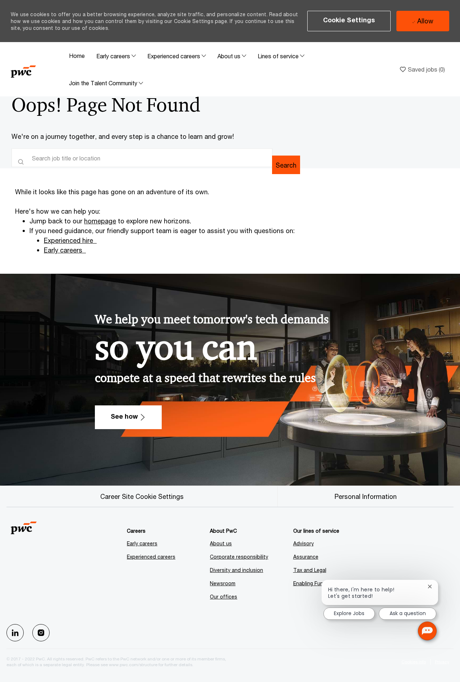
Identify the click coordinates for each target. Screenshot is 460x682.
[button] (349, 21)
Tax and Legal (309, 570)
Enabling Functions (315, 583)
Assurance (305, 557)
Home (77, 55)
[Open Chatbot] (427, 631)
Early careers (63, 250)
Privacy (442, 661)
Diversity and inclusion (236, 570)
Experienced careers (151, 557)
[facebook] (15, 632)
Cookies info (413, 661)
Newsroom (222, 583)
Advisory (303, 543)
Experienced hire (68, 240)
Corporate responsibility (239, 557)
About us (221, 543)
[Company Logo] (37, 69)
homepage (100, 221)
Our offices (223, 597)
